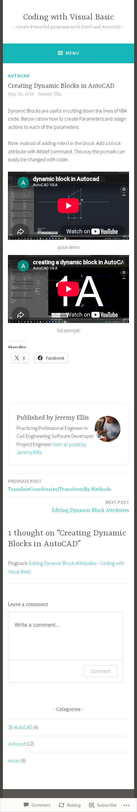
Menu (72, 53)
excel (14, 760)
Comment (100, 671)
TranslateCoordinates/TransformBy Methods (59, 485)
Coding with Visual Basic (68, 17)
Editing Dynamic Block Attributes (90, 506)
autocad (19, 76)
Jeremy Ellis (50, 94)
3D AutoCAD (20, 727)
